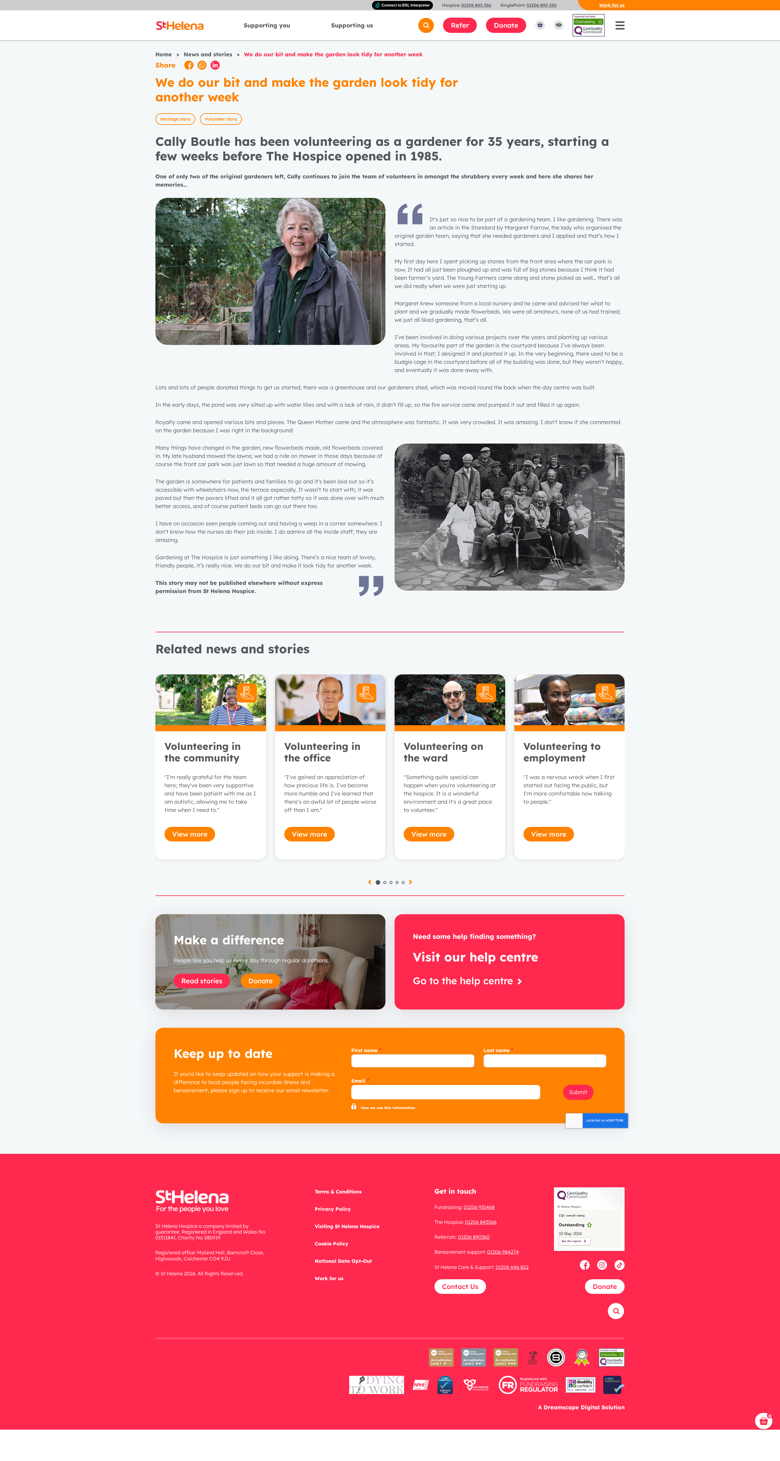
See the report (571, 1241)
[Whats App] (202, 65)
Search (609, 1327)
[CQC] (612, 1361)
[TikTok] (620, 1264)
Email (358, 1081)
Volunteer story (221, 119)
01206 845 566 (476, 5)
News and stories (208, 54)
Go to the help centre (464, 981)
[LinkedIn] (215, 65)
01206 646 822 (512, 1267)
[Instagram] (603, 1264)
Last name (496, 1050)
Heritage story (175, 119)
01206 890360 (474, 1237)
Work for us (612, 5)
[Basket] (540, 25)
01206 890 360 (541, 5)
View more (189, 834)
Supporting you (267, 25)
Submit (578, 1092)
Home (163, 54)
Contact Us (460, 1286)
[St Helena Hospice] (179, 24)
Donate (506, 25)
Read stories (201, 981)
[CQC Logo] (572, 1198)
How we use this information (388, 1107)
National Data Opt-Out (343, 1261)
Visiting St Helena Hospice (347, 1226)
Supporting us (352, 25)
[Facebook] (188, 65)
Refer (460, 25)
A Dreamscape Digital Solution (581, 1407)
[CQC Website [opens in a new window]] (589, 24)
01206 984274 (503, 1252)
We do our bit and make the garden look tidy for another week (333, 54)
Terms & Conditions (338, 1192)
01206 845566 (481, 1222)
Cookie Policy (331, 1244)
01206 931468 (479, 1207)
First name (364, 1050)
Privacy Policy (333, 1209)
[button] (378, 882)
